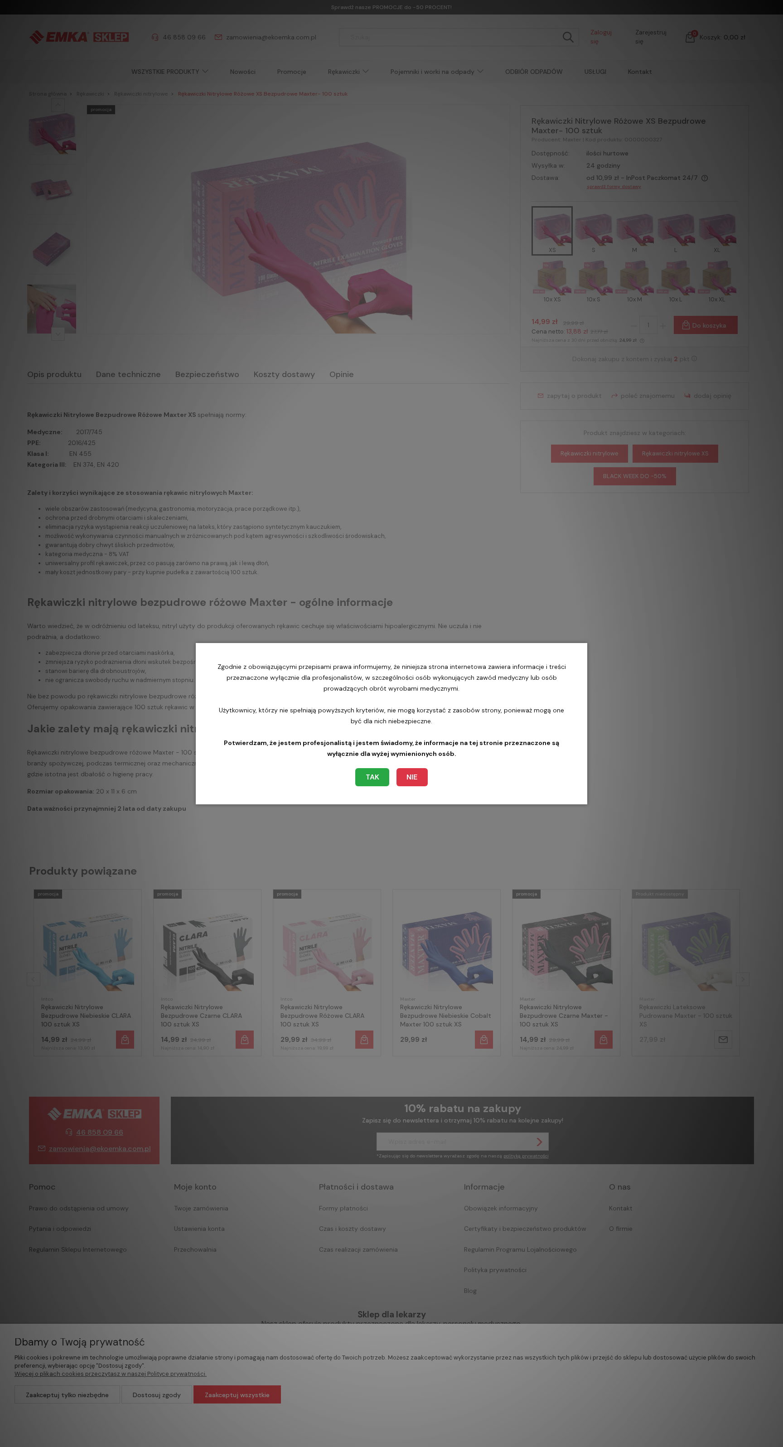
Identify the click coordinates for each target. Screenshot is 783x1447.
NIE (411, 777)
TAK (372, 777)
